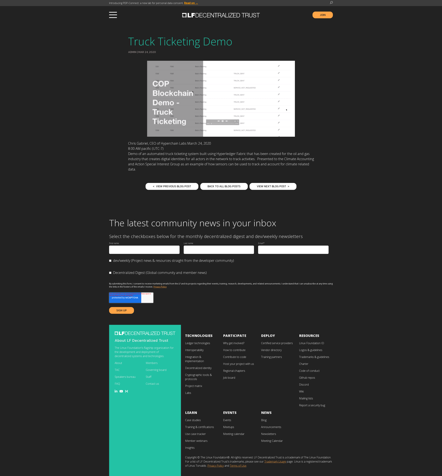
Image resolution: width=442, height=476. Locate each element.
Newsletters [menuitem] (268, 434)
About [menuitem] (118, 363)
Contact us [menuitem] (152, 384)
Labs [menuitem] (188, 393)
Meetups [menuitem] (228, 427)
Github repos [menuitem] (307, 378)
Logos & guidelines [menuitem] (310, 350)
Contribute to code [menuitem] (234, 357)
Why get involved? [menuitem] (233, 343)
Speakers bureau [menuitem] (125, 377)
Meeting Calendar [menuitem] (272, 441)
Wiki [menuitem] (301, 391)
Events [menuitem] (227, 420)
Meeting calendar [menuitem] (233, 434)
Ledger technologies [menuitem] (197, 343)
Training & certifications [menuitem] (199, 427)
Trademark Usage (275, 461)
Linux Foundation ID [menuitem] (311, 343)
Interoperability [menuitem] (194, 350)
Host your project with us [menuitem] (238, 364)
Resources (309, 335)
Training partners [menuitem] (271, 357)
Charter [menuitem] (303, 364)
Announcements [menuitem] (271, 427)
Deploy (268, 335)
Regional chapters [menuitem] (234, 371)
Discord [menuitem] (304, 384)
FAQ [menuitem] (117, 384)
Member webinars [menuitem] (196, 441)
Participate (234, 335)
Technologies (199, 335)
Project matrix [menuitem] (193, 386)
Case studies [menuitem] (193, 420)
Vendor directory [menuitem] (271, 350)
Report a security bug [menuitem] (312, 405)
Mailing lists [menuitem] (306, 398)
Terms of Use (238, 466)
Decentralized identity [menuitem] (198, 368)
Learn (191, 412)
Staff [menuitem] (148, 377)
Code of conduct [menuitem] (309, 371)
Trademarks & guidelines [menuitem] (314, 357)
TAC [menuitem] (117, 370)
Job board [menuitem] (229, 378)
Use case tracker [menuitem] (195, 434)
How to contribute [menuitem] (234, 350)
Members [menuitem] (152, 363)
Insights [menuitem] (190, 448)
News (266, 412)
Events (230, 412)
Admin (132, 52)
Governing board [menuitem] (156, 370)
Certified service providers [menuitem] (277, 343)
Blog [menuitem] (264, 420)
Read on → (191, 3)
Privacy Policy (160, 286)
